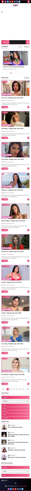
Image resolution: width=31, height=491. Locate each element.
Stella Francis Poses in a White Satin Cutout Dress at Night (18, 435)
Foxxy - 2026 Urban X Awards (15, 427)
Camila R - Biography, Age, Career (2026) (11, 313)
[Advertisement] (15, 23)
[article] (15, 61)
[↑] (15, 483)
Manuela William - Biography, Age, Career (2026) (13, 221)
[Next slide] (21, 47)
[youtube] (12, 2)
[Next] (3, 389)
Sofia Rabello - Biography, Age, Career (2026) (12, 128)
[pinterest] (10, 2)
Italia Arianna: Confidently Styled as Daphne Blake (13, 67)
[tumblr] (15, 2)
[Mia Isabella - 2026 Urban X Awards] (4, 449)
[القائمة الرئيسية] (28, 42)
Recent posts (4, 77)
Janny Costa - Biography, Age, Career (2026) (12, 98)
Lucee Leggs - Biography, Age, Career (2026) (12, 344)
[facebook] (17, 2)
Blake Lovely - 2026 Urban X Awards (17, 457)
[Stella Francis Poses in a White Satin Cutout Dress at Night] (4, 434)
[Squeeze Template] (6, 486)
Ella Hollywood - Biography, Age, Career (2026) (12, 374)
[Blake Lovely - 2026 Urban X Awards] (4, 457)
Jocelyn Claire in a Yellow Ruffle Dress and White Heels (18, 443)
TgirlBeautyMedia (22, 486)
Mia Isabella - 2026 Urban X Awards (16, 450)
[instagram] (5, 2)
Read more (5, 107)
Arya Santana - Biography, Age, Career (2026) (12, 159)
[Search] (28, 2)
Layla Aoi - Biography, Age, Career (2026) (11, 282)
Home (6, 42)
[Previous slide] (19, 47)
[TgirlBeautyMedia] (15, 5)
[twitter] (8, 2)
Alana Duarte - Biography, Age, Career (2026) (12, 251)
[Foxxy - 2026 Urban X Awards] (4, 427)
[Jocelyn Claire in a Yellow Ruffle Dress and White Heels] (4, 442)
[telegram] (19, 2)
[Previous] (27, 389)
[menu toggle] (2, 2)
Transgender (4, 46)
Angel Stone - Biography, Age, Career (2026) (12, 190)
